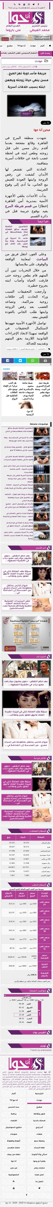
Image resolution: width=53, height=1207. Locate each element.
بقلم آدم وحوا (39, 1161)
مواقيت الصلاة (38, 991)
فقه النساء (39, 1148)
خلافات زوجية (12, 349)
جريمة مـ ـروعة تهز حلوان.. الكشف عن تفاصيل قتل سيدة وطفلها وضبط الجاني (19, 498)
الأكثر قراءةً (40, 758)
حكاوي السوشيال (14, 1128)
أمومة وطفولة (13, 1141)
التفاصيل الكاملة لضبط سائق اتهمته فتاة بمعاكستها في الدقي (16, 231)
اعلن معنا (39, 1175)
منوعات (13, 1134)
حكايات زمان (39, 1168)
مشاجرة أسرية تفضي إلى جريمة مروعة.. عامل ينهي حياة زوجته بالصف (20, 479)
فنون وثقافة (39, 1114)
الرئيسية (39, 1094)
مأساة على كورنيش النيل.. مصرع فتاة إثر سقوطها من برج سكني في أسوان (19, 507)
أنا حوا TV (21, 46)
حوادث (33, 46)
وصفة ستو (39, 1141)
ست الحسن (13, 1107)
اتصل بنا (39, 1182)
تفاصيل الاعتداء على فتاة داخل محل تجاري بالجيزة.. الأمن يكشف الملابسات (18, 469)
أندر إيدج (39, 1128)
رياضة (14, 1114)
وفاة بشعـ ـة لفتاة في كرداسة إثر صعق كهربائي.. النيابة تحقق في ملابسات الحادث (20, 526)
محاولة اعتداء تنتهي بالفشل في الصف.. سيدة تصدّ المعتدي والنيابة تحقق (18, 517)
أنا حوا (13, 1161)
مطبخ (10, 46)
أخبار (42, 46)
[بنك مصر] (26, 38)
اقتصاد (13, 1121)
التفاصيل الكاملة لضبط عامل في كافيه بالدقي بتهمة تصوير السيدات (18, 458)
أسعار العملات (37, 831)
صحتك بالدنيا (39, 1121)
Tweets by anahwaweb (41, 1050)
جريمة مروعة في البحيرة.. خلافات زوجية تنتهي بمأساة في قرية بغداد (18, 486)
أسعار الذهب (39, 885)
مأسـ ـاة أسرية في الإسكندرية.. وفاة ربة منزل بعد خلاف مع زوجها (16, 242)
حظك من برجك (13, 1155)
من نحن (13, 1168)
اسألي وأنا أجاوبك (39, 1155)
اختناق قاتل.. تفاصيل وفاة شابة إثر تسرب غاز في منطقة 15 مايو (18, 448)
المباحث (42, 259)
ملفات (39, 1134)
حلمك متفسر (13, 1148)
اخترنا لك (41, 657)
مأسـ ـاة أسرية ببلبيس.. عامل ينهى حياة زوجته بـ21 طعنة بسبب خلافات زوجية (18, 536)
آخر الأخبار (41, 548)
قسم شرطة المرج (18, 206)
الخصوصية (13, 1175)
